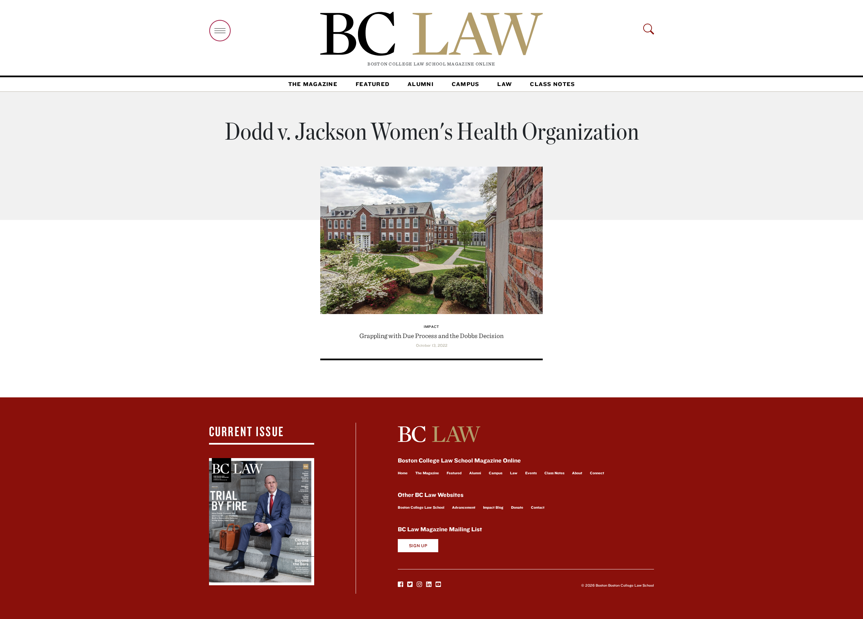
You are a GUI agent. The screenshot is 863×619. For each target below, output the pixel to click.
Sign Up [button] (418, 545)
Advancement (463, 507)
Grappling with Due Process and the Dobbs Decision (431, 335)
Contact (537, 507)
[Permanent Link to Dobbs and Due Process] (431, 239)
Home (403, 473)
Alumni (421, 84)
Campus (465, 84)
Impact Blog (493, 507)
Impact (431, 326)
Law (504, 84)
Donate (517, 507)
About (577, 473)
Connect (597, 473)
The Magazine (312, 84)
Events (531, 473)
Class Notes (552, 84)
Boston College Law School (421, 507)
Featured (372, 84)
